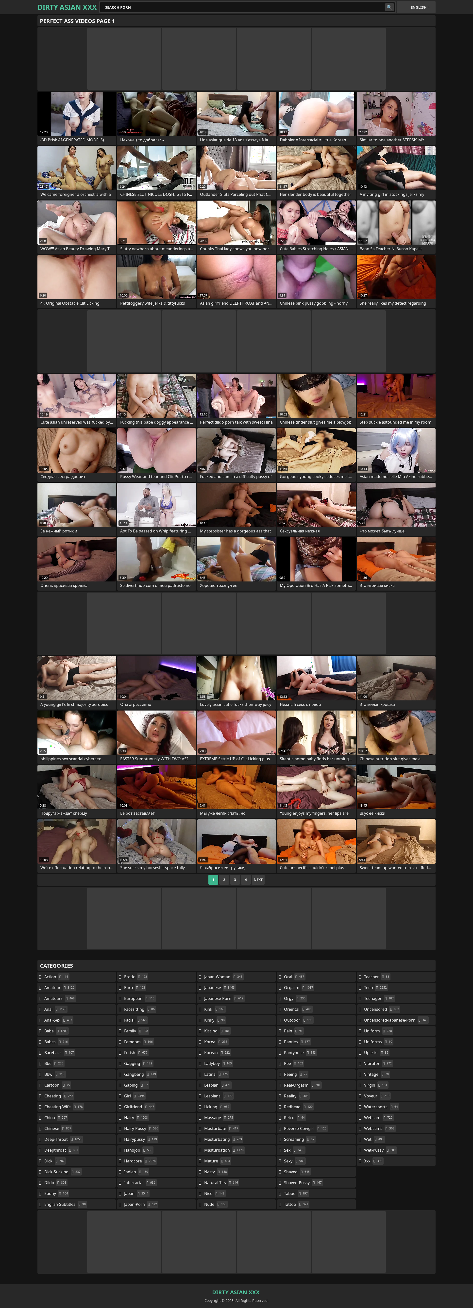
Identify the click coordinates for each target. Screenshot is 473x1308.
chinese (57, 1128)
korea (215, 1041)
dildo (55, 1182)
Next (258, 879)
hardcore (140, 1161)
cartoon (57, 1085)
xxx (373, 1161)
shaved (297, 1172)
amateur (59, 987)
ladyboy (218, 1063)
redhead (298, 1106)
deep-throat (63, 1139)
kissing (217, 1031)
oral (294, 976)
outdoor (298, 1020)
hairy (136, 1117)
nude (215, 1204)
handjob (138, 1150)
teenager (379, 998)
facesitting (139, 1009)
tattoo (296, 1204)
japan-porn (140, 1204)
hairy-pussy (141, 1128)
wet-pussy (380, 1150)
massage (218, 1117)
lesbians (218, 1096)
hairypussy (140, 1139)
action (56, 976)
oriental (297, 1009)
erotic (135, 976)
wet (374, 1139)
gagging (138, 1063)
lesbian (217, 1085)
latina (216, 1074)
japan (136, 1193)
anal (55, 1009)
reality (296, 1096)
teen (375, 987)
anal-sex (58, 1020)
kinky (214, 1020)
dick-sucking (62, 1172)
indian (136, 1172)
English (418, 7)
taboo (296, 1193)
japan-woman (223, 976)
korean (217, 1052)
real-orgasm (302, 1085)
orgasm (298, 987)
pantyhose (300, 1052)
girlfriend (139, 1106)
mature (217, 1161)
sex (294, 1150)
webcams (379, 1128)
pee (293, 1063)
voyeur (376, 1096)
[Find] (389, 7)
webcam (378, 1117)
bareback (59, 1052)
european (139, 998)
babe (56, 1031)
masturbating (223, 1139)
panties (297, 1041)
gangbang (140, 1074)
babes (56, 1041)
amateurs (59, 998)
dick (54, 1161)
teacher (376, 976)
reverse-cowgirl (305, 1128)
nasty (215, 1172)
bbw (54, 1074)
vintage (376, 1074)
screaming (299, 1139)
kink (214, 1009)
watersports (381, 1106)
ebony (56, 1193)
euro (134, 987)
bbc (53, 1063)
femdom (138, 1041)
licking (216, 1106)
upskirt (376, 1052)
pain (293, 1031)
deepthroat (61, 1150)
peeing (295, 1074)
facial (135, 1020)
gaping (136, 1085)
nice (214, 1193)
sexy (294, 1161)
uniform (378, 1031)
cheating (58, 1096)
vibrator (378, 1063)
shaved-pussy (303, 1182)
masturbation (224, 1150)
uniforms (378, 1041)
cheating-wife (63, 1106)
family (136, 1031)
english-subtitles (65, 1204)
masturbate (221, 1128)
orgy (294, 998)
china (55, 1117)
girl (134, 1096)
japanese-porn (223, 998)
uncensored (381, 1009)
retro (294, 1117)
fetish (135, 1052)
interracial (139, 1182)
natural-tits (221, 1182)
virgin (375, 1085)
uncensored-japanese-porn (395, 1020)
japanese (219, 987)
